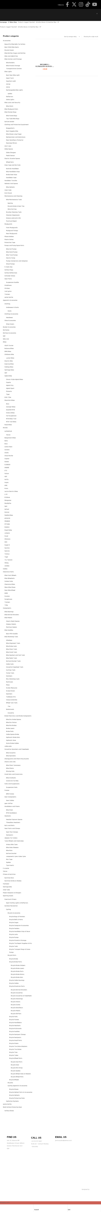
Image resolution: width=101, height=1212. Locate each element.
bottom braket (9, 122)
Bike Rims (9, 850)
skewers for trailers (11, 838)
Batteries (6, 330)
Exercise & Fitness (10, 899)
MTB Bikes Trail (11, 419)
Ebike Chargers (11, 153)
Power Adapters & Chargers (12, 893)
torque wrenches (11, 700)
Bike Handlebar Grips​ (13, 172)
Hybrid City (9, 385)
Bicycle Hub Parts (16, 1062)
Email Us (60, 1137)
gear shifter (9, 803)
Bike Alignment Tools (13, 643)
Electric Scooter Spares (12, 159)
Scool (6, 536)
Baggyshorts (10, 128)
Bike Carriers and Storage (13, 59)
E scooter (6, 868)
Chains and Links (10, 762)
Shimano (7, 539)
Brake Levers (10, 728)
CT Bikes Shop (12, 22)
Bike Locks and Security (12, 103)
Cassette (11, 713)
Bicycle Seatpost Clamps (17, 1034)
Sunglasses (8, 599)
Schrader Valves (10, 276)
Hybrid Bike (8, 376)
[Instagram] (81, 4)
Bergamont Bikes (10, 438)
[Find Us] (9, 1132)
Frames (7, 790)
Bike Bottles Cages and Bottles (15, 53)
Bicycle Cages (13, 923)
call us (36, 1137)
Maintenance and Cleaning (13, 196)
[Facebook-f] (67, 4)
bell (4, 336)
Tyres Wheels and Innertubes (14, 841)
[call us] (34, 1132)
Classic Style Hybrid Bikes (14, 379)
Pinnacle (9, 391)
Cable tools (10, 664)
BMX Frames (10, 794)
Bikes (4, 342)
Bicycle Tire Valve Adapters (18, 1046)
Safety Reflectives (11, 273)
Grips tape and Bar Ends (13, 165)
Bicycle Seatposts (15, 1037)
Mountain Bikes (10, 400)
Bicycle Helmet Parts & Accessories (20, 1092)
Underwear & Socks (12, 307)
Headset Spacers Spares (14, 819)
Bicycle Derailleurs (17, 1008)
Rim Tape (9, 859)
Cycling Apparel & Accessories (17, 1086)
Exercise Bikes (9, 364)
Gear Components (10, 797)
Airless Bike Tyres (12, 844)
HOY (6, 373)
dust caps (8, 146)
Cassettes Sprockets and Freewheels (17, 749)
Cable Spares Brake (12, 734)
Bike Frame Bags (11, 116)
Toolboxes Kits (11, 697)
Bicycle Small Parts (15, 1040)
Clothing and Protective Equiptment (17, 125)
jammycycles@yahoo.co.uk (63, 1140)
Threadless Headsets (13, 822)
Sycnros (7, 548)
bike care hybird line (11, 56)
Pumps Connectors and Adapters (17, 261)
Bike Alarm (9, 106)
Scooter (7, 596)
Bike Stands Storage (13, 66)
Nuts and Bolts (9, 825)
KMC (6, 485)
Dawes (7, 462)
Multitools (9, 682)
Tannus (7, 554)
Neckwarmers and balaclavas (15, 137)
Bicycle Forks (13, 1017)
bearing (10, 203)
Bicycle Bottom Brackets (19, 990)
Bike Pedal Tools (11, 658)
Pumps (11, 952)
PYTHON (7, 524)
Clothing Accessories (11, 314)
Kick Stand (8, 193)
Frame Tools (10, 673)
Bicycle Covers (9, 50)
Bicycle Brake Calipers (18, 965)
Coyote (8, 382)
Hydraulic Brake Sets (13, 737)
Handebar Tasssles (11, 181)
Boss (7, 404)
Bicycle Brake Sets (17, 977)
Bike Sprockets (11, 756)
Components (7, 608)
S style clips (8, 267)
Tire (9, 706)
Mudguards (8, 224)
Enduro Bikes (10, 413)
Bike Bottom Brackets (12, 615)
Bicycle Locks (13, 934)
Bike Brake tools (11, 646)
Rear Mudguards (11, 234)
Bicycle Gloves (13, 1089)
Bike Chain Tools (11, 649)
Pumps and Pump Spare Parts (14, 245)
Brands (5, 428)
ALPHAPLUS (8, 431)
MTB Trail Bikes (11, 422)
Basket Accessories (9, 327)
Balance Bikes (9, 348)
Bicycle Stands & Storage (17, 940)
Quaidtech (93, 1189)
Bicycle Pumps (14, 937)
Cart (69, 1210)
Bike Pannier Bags (10, 112)
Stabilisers (8, 285)
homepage (3, 22)
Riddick (7, 527)
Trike (6, 605)
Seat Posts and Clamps (12, 828)
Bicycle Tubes (13, 1055)
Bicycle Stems (13, 1043)
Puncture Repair (11, 221)
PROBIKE (7, 521)
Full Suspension (11, 416)
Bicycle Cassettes (17, 993)
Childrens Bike (9, 354)
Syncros (7, 551)
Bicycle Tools (13, 946)
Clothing (7, 304)
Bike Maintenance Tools (14, 200)
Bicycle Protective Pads (17, 1098)
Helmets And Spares (11, 184)
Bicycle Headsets (15, 1026)
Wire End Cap (12, 209)
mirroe (8, 84)
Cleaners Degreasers (13, 215)
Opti (6, 506)
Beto (6, 441)
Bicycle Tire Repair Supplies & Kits (20, 943)
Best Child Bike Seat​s (12, 47)
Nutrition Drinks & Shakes (13, 881)
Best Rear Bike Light (13, 75)
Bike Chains (10, 768)
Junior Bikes (10, 358)
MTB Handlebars (11, 813)
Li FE (6, 494)
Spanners (9, 694)
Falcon (7, 474)
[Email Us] (57, 1132)
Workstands (10, 709)
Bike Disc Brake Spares (13, 719)
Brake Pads (10, 731)
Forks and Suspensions (12, 784)
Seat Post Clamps (12, 832)
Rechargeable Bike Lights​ (14, 90)
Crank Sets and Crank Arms (13, 774)
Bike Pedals (8, 618)
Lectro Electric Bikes (11, 491)
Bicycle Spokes (15, 1071)
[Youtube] (94, 4)
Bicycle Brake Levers (17, 968)
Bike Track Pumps (12, 255)
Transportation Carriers (14, 69)
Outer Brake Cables (12, 743)
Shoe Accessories (10, 320)
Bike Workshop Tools (11, 637)
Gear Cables (10, 800)
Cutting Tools (10, 670)
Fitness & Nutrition (9, 874)
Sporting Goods (8, 896)
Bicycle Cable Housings (16, 980)
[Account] (35, 1206)
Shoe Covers (10, 324)
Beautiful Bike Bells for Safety (15, 44)
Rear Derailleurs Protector (14, 140)
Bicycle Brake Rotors (17, 974)
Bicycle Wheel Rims (17, 1077)
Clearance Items (8, 572)
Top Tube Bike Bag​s (12, 119)
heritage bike (7, 887)
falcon (8, 435)
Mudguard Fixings (12, 231)
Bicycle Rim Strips (17, 1068)
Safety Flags (9, 270)
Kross (6, 488)
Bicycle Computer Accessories (19, 925)
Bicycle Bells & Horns (16, 920)
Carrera (7, 450)
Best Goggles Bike (12, 131)
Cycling (8, 909)
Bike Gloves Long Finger (14, 134)
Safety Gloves (9, 1111)
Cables (5, 569)
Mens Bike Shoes (10, 587)
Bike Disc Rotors (11, 722)
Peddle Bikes (9, 515)
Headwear (9, 317)
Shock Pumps (10, 264)
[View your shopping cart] (95, 14)
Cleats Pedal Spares (13, 621)
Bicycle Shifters (16, 1014)
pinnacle (7, 518)
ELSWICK (7, 465)
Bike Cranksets (11, 778)
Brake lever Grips (11, 175)
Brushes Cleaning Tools (14, 212)
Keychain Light (11, 81)
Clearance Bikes (10, 584)
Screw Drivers (10, 691)
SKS (6, 542)
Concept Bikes (10, 407)
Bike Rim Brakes (11, 725)
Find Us (11, 1137)
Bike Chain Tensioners (13, 765)
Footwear (6, 884)
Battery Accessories (9, 333)
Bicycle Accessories (14, 913)
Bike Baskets (10, 63)
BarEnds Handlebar (12, 169)
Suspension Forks (11, 787)
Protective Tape (10, 242)
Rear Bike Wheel (10, 590)
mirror (8, 87)
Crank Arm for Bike (12, 781)
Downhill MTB (10, 410)
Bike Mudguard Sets (11, 109)
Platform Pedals (11, 627)
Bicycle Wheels (14, 1080)
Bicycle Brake (13, 959)
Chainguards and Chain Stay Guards (17, 759)
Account (36, 1210)
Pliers (8, 685)
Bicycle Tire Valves (15, 1049)
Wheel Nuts (10, 162)
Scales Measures (11, 688)
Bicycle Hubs (15, 1065)
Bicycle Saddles (14, 1031)
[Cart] (69, 1206)
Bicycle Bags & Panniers (17, 917)
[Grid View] (37, 36)
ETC (6, 471)
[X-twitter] (74, 4)
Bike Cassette (10, 753)
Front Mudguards (12, 228)
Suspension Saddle (12, 282)
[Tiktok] (34, 1174)
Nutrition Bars (9, 878)
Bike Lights (8, 72)
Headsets (8, 816)
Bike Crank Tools (11, 652)
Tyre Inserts (10, 865)
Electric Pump (10, 258)
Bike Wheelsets (10, 578)
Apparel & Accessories (10, 300)
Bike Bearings (9, 612)
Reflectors (9, 97)
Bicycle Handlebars (15, 1023)
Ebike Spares (9, 149)
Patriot (7, 512)
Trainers (7, 294)
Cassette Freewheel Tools (14, 667)
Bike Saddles (9, 630)
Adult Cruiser (9, 345)
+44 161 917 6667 (36, 1141)
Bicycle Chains (15, 1002)
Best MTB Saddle (12, 634)
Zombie (7, 566)
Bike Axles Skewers (12, 847)
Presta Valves (9, 239)
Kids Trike (8, 397)
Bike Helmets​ (10, 187)
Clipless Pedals (11, 624)
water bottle (9, 297)
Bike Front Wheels (10, 575)
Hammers (9, 676)
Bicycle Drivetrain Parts (17, 986)
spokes (10, 94)
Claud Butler (9, 456)
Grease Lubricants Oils (13, 218)
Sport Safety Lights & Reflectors (17, 903)
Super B (7, 545)
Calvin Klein (8, 447)
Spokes (8, 862)
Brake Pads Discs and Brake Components (18, 716)
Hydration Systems (12, 1101)
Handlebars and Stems (12, 806)
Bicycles (10, 1083)
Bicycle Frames (14, 1020)
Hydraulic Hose (11, 740)
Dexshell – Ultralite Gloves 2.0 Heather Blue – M (45, 66)
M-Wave (7, 497)
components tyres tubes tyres (16, 856)
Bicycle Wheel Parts (15, 1058)
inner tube (8, 190)
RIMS (6, 593)
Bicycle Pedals (15, 1011)
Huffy (6, 479)
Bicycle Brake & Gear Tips (16, 206)
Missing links (10, 771)
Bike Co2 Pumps (11, 249)
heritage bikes (9, 370)
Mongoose (8, 500)
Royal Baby (8, 530)
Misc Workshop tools (12, 679)
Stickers (7, 288)
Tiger (8, 394)
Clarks (7, 453)
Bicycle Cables (14, 983)
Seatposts (9, 835)
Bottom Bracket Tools (13, 661)
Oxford (7, 509)
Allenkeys (9, 640)
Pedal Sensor (10, 156)
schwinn (7, 533)
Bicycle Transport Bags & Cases (19, 949)
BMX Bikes (8, 351)
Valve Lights (10, 100)
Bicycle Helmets (14, 1095)
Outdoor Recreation (11, 906)
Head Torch (10, 78)
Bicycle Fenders (14, 928)
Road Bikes (8, 425)
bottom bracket (11, 853)
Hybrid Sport (10, 388)
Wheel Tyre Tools (11, 703)
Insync (7, 482)
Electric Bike (9, 361)
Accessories (7, 41)
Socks (9, 311)
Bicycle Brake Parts (15, 962)
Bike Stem (9, 810)
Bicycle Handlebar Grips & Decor (19, 931)
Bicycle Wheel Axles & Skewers (21, 1074)
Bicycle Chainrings (17, 999)
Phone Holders (9, 237)
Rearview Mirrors (11, 143)
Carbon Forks (9, 581)
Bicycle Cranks (15, 1005)
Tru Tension (8, 560)
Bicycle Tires (13, 1052)
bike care (6, 339)
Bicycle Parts (12, 955)
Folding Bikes (9, 367)
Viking (6, 563)
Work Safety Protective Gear (12, 1107)
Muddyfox (8, 503)
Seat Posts (8, 279)
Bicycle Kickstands (15, 1029)
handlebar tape (11, 178)
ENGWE (7, 468)
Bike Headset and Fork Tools (15, 655)
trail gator (8, 291)
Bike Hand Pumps (11, 252)
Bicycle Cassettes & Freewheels (21, 996)
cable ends (8, 746)
